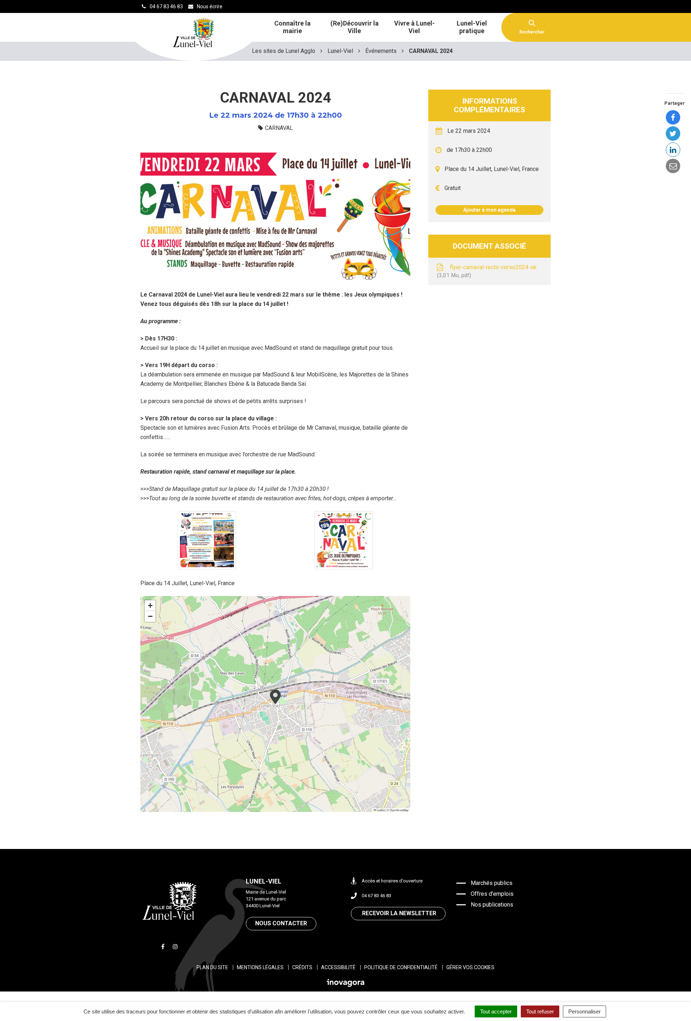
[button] (207, 540)
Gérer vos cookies (470, 967)
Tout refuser (540, 1011)
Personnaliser (584, 1011)
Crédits (302, 967)
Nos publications (492, 904)
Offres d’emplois (492, 893)
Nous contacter (281, 923)
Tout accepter (496, 1011)
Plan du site (212, 967)
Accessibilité (338, 967)
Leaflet (380, 810)
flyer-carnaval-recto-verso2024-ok (488, 271)
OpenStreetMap (399, 810)
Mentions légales (260, 967)
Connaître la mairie (292, 27)
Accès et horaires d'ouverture (392, 881)
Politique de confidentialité (401, 967)
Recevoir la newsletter (399, 913)
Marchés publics (491, 883)
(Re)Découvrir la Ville (354, 27)
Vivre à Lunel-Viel (414, 27)
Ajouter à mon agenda (489, 210)
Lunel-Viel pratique (472, 27)
